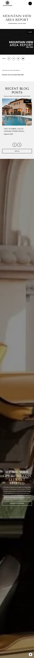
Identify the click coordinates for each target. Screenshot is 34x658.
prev (15, 145)
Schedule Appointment (17, 503)
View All (17, 151)
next (19, 145)
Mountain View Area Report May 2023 (13, 74)
